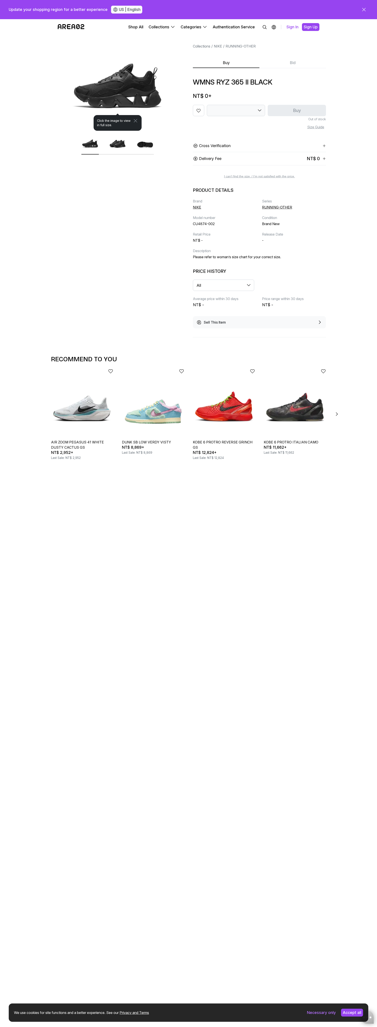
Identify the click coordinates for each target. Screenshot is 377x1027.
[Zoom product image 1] (118, 83)
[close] (364, 9)
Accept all (352, 1012)
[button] (274, 27)
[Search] (264, 27)
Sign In (292, 27)
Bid (293, 62)
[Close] (135, 120)
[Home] (71, 27)
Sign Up (311, 27)
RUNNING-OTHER (241, 46)
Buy (226, 62)
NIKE (218, 46)
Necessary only (321, 1012)
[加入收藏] (198, 110)
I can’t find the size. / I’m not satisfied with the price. (259, 176)
